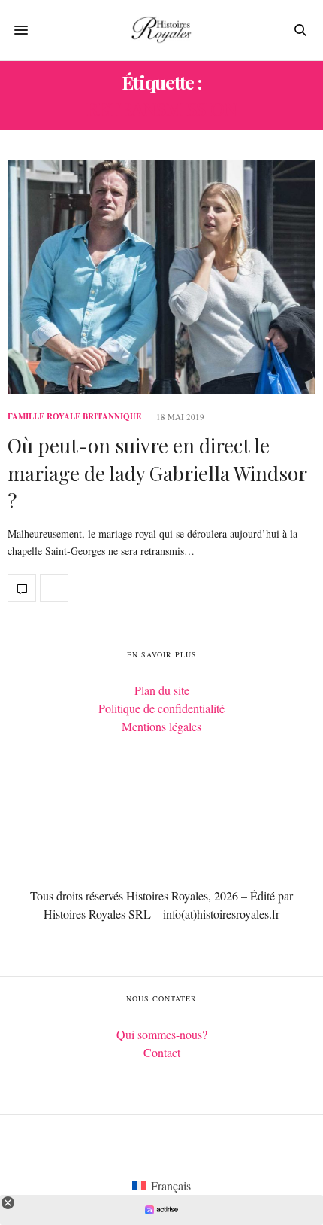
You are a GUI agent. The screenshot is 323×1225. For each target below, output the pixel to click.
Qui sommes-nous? (161, 1034)
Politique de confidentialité (161, 708)
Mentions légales (161, 726)
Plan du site (161, 690)
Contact (161, 1052)
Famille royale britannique (74, 417)
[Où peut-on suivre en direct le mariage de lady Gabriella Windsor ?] (161, 277)
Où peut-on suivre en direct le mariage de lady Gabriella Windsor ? (157, 472)
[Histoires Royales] (161, 30)
